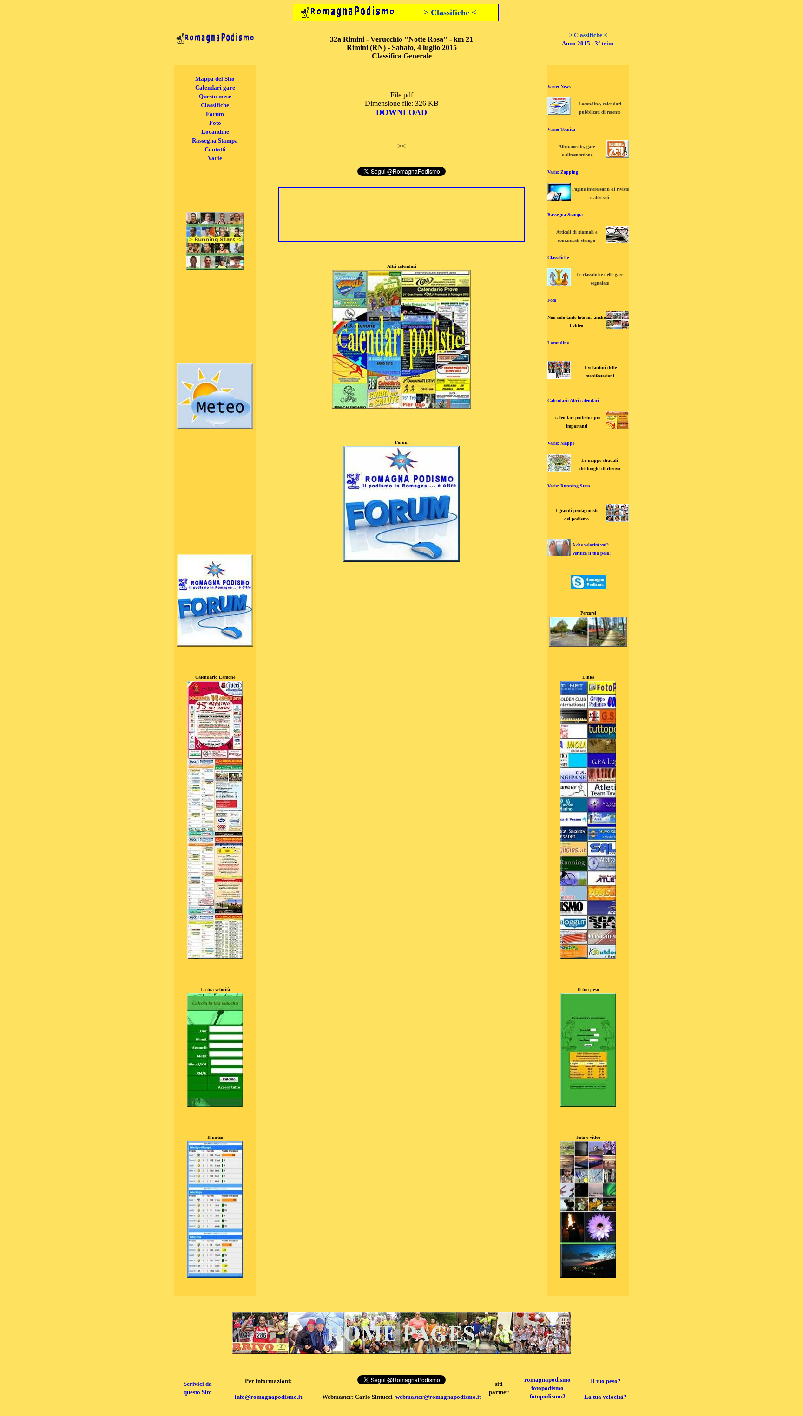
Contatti (215, 149)
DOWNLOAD (401, 112)
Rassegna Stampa (215, 140)
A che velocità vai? (590, 544)
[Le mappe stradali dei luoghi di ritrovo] (559, 469)
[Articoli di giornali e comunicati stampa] (617, 241)
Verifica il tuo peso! (591, 553)
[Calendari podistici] (401, 406)
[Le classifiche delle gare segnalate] (559, 283)
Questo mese (215, 96)
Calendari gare (215, 87)
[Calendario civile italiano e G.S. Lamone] (215, 957)
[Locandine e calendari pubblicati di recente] (559, 113)
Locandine (215, 131)
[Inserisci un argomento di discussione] (215, 644)
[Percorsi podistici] (588, 644)
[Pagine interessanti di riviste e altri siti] (559, 198)
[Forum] (401, 559)
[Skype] (588, 587)
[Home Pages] (401, 1351)
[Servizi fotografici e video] (617, 326)
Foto (215, 122)
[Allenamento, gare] (617, 155)
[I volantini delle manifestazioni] (559, 376)
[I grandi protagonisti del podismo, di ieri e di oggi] (617, 519)
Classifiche (215, 105)
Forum (215, 113)
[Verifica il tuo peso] (588, 1104)
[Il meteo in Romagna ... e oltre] (215, 427)
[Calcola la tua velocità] (215, 1104)
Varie (215, 158)
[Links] (588, 957)
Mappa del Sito (215, 78)
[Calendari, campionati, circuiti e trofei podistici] (617, 426)
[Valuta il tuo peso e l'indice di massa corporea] (559, 554)
